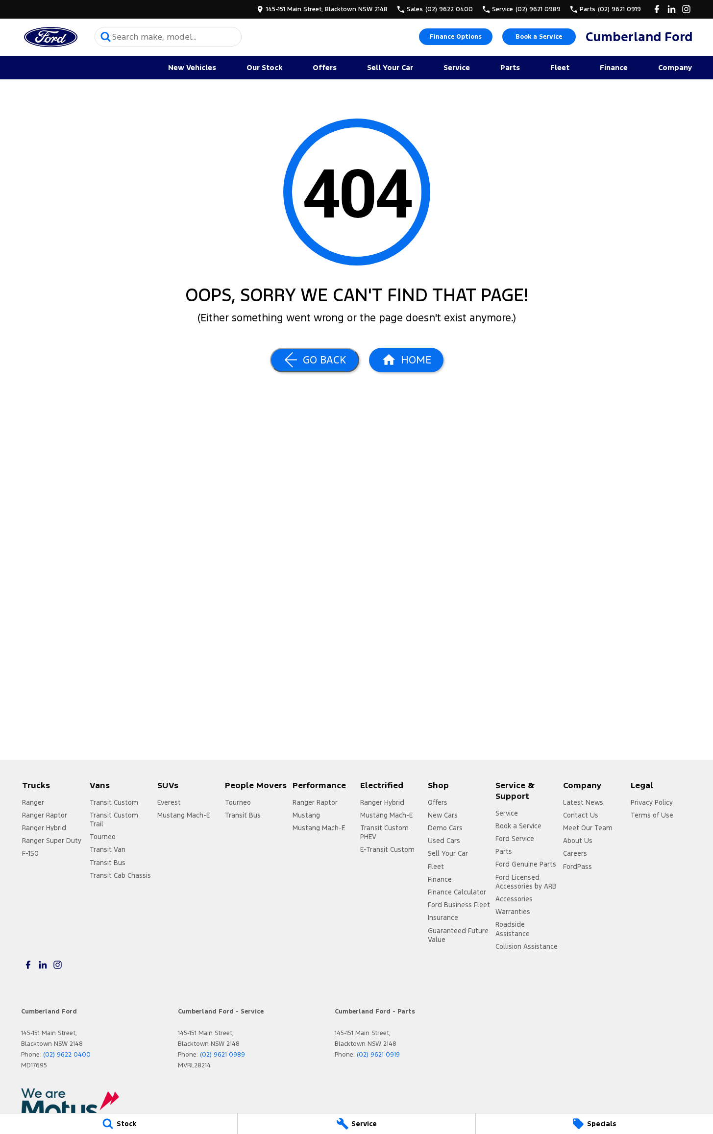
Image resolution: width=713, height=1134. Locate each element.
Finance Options (456, 37)
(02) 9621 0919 (378, 1055)
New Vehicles (192, 67)
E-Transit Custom (387, 849)
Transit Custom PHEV (384, 832)
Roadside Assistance (512, 929)
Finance (614, 67)
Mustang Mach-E (183, 815)
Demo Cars (445, 827)
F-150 (30, 853)
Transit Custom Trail (114, 819)
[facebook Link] (657, 9)
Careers (575, 853)
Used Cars (444, 840)
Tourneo (103, 836)
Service (456, 67)
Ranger (33, 802)
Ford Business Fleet (459, 904)
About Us (577, 840)
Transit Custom (114, 802)
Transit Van (107, 849)
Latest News (583, 802)
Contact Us (580, 815)
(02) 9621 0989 (222, 1055)
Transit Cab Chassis (120, 875)
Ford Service (514, 838)
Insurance (443, 917)
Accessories (514, 898)
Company (675, 67)
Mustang (306, 815)
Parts (510, 67)
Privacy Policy (652, 802)
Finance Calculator (457, 892)
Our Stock (264, 67)
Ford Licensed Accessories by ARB (526, 882)
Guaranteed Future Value (458, 935)
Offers (325, 67)
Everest (169, 802)
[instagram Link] (686, 9)
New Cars (443, 815)
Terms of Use (652, 815)
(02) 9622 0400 (67, 1055)
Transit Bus (107, 862)
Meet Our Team (588, 827)
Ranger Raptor (44, 815)
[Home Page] (50, 37)
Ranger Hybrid (44, 827)
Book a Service (539, 37)
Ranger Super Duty (51, 840)
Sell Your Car (390, 67)
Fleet (559, 67)
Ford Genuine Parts (525, 864)
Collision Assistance (526, 946)
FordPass (577, 866)
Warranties (512, 911)
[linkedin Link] (671, 9)
